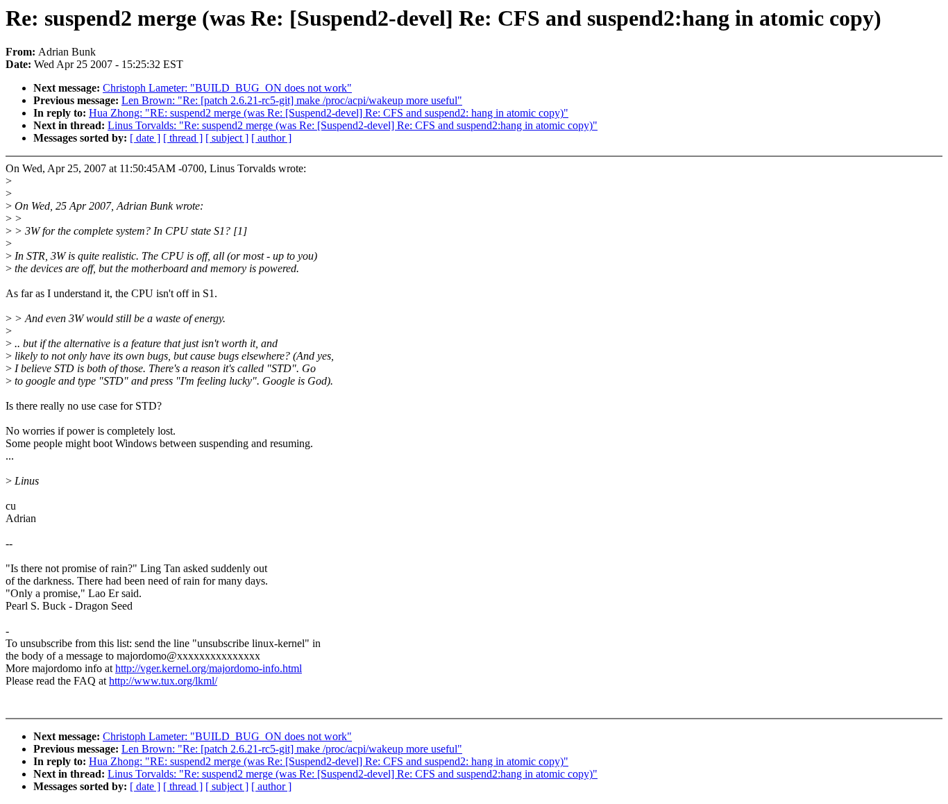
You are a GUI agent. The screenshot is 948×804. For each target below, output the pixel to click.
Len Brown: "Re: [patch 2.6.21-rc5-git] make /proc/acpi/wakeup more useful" (291, 100)
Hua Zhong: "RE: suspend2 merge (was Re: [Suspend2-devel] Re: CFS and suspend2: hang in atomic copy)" (328, 113)
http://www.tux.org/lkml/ (163, 681)
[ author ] (271, 138)
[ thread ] (183, 138)
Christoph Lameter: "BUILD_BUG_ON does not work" (227, 88)
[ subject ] (226, 138)
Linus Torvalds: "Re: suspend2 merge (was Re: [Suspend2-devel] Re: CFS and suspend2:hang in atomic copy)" (353, 125)
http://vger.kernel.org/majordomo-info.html (208, 668)
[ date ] (145, 138)
